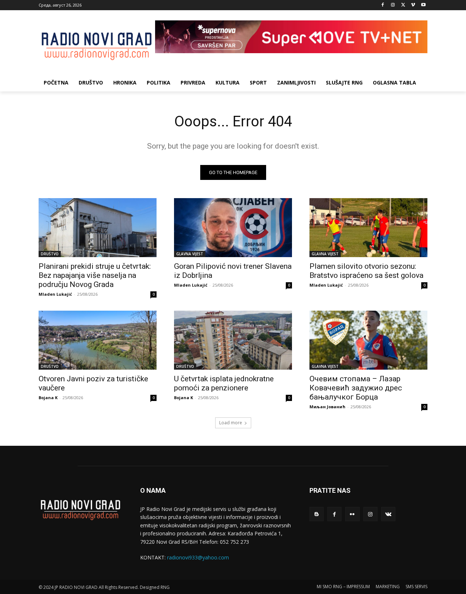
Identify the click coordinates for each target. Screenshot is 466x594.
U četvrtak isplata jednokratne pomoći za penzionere (224, 383)
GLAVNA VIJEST (189, 253)
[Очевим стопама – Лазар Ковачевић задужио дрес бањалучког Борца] (368, 340)
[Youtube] (423, 5)
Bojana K (48, 397)
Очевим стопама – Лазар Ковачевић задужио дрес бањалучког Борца (355, 387)
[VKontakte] (388, 514)
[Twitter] (403, 5)
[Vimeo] (413, 5)
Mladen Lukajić (55, 294)
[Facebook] (383, 5)
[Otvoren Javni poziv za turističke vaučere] (98, 340)
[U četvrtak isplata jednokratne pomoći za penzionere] (233, 340)
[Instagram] (393, 5)
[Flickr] (352, 514)
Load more (230, 423)
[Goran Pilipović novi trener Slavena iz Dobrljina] (233, 227)
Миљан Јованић (327, 406)
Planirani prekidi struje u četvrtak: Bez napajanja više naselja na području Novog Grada (95, 275)
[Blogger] (316, 514)
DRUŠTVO (50, 253)
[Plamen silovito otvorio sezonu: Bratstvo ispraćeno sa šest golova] (368, 227)
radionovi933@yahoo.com (198, 557)
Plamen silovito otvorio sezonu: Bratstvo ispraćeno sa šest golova (366, 271)
